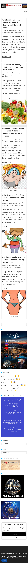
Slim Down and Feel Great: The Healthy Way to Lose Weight (13, 198)
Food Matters (18, 33)
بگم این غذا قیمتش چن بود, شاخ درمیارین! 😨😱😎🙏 (13, 385)
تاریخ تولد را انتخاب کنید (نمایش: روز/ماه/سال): (13, 528)
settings (16, 557)
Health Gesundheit (19, 141)
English (11, 33)
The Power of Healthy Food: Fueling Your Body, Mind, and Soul (13, 67)
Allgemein (6, 33)
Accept (4, 560)
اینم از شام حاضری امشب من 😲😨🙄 (10, 376)
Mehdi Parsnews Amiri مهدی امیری (12, 30)
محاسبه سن (14, 534)
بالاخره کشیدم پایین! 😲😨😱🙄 (9, 382)
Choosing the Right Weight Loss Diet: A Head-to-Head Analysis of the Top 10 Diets (13, 132)
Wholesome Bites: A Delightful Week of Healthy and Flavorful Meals (11, 24)
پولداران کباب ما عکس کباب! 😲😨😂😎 (10, 379)
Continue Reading (6, 56)
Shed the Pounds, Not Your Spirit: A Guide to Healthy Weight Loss (13, 260)
